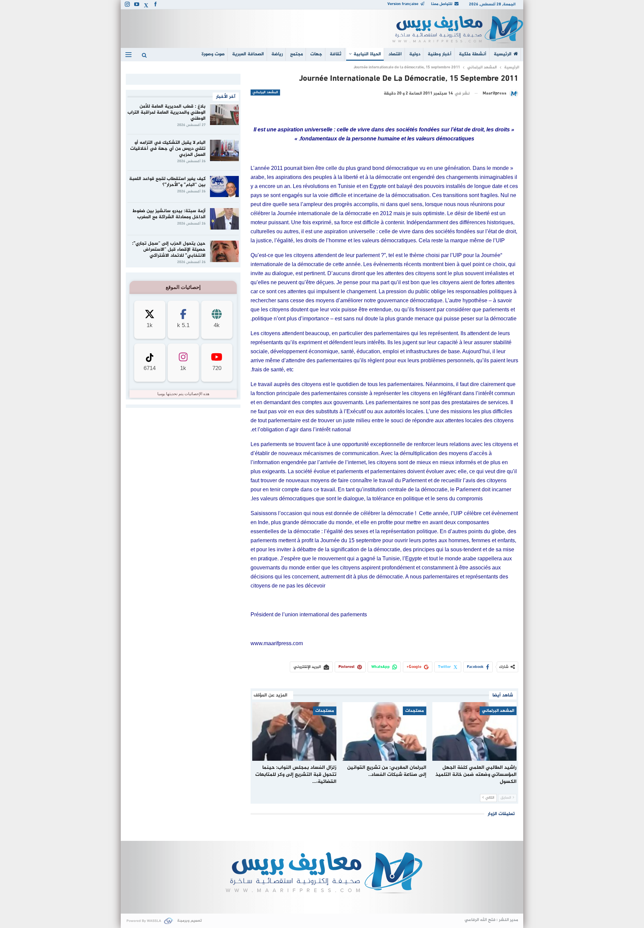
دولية (414, 54)
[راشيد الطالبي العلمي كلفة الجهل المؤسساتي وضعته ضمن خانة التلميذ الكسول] (474, 731)
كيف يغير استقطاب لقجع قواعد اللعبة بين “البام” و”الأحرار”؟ (167, 182)
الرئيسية (503, 54)
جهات (316, 54)
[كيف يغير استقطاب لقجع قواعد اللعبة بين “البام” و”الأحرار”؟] (224, 186)
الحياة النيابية (367, 54)
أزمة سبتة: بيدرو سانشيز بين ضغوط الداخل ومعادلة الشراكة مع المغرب (169, 214)
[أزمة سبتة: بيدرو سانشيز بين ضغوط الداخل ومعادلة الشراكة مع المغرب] (224, 219)
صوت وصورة (213, 54)
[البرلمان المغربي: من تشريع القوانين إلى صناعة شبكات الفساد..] (384, 731)
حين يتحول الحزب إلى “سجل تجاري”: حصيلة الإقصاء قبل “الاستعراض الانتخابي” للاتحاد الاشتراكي (169, 249)
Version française (402, 4)
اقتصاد (395, 54)
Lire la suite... (322, 903)
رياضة (277, 54)
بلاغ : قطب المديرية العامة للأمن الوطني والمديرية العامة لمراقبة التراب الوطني (166, 112)
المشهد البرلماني (265, 92)
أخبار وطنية (439, 54)
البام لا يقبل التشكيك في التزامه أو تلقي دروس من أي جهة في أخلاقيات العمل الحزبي (168, 149)
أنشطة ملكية (472, 54)
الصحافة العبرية (248, 54)
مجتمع (296, 54)
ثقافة (335, 54)
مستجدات (414, 711)
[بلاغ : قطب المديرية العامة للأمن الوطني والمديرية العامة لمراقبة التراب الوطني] (224, 114)
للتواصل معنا (441, 4)
